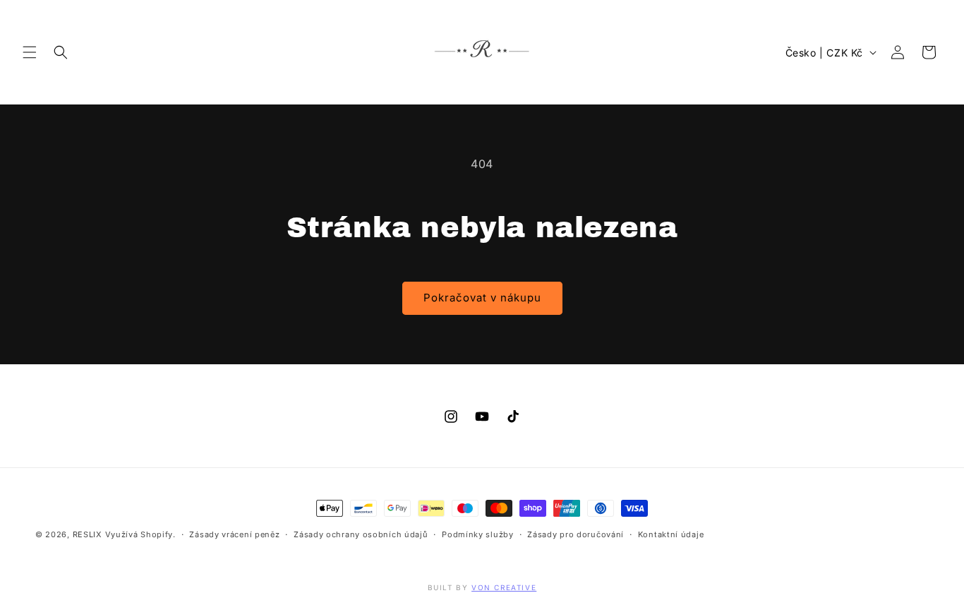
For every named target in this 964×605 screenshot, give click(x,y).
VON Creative (503, 587)
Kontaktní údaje (671, 534)
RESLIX (87, 534)
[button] (29, 52)
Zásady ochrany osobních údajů (361, 534)
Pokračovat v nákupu (482, 297)
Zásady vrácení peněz (234, 534)
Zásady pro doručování (575, 534)
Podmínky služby (478, 534)
